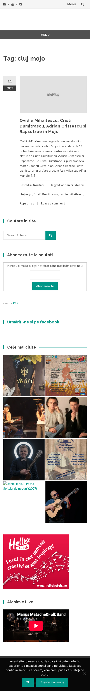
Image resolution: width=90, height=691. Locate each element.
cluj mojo (26, 194)
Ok (28, 682)
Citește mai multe (52, 682)
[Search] (50, 235)
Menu (71, 4)
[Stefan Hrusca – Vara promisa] (24, 459)
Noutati (38, 185)
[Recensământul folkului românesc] (66, 502)
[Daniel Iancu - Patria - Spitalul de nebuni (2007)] (24, 486)
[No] (84, 673)
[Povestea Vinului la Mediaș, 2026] (24, 375)
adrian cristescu (72, 185)
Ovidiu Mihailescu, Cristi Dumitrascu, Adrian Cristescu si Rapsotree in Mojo (53, 126)
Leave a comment (53, 203)
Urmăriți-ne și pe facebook (33, 322)
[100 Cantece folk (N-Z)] (66, 417)
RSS (15, 303)
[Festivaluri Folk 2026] (24, 417)
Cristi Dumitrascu (45, 194)
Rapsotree (27, 203)
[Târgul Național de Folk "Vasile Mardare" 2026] (66, 375)
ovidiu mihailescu (71, 194)
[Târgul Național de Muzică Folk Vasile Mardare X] (66, 459)
